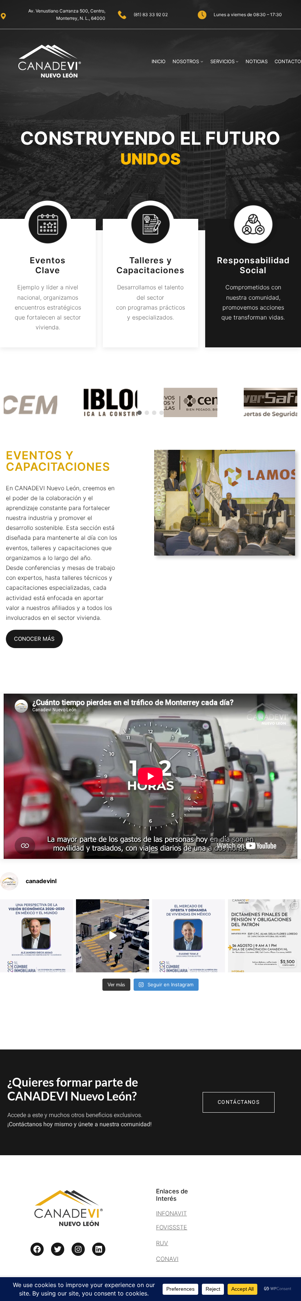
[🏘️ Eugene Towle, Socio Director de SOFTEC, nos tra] (188, 935)
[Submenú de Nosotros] (201, 61)
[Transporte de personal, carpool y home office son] (112, 935)
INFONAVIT (171, 1213)
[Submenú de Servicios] (237, 61)
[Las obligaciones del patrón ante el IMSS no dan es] (264, 935)
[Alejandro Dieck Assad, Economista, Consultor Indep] (36, 935)
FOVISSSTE (171, 1227)
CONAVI (167, 1258)
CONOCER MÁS (34, 638)
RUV (162, 1243)
